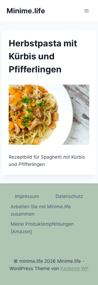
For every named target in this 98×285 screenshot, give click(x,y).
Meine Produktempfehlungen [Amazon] (42, 227)
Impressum (27, 196)
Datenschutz (69, 196)
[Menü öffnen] (86, 11)
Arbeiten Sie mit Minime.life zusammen (41, 210)
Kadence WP (74, 268)
